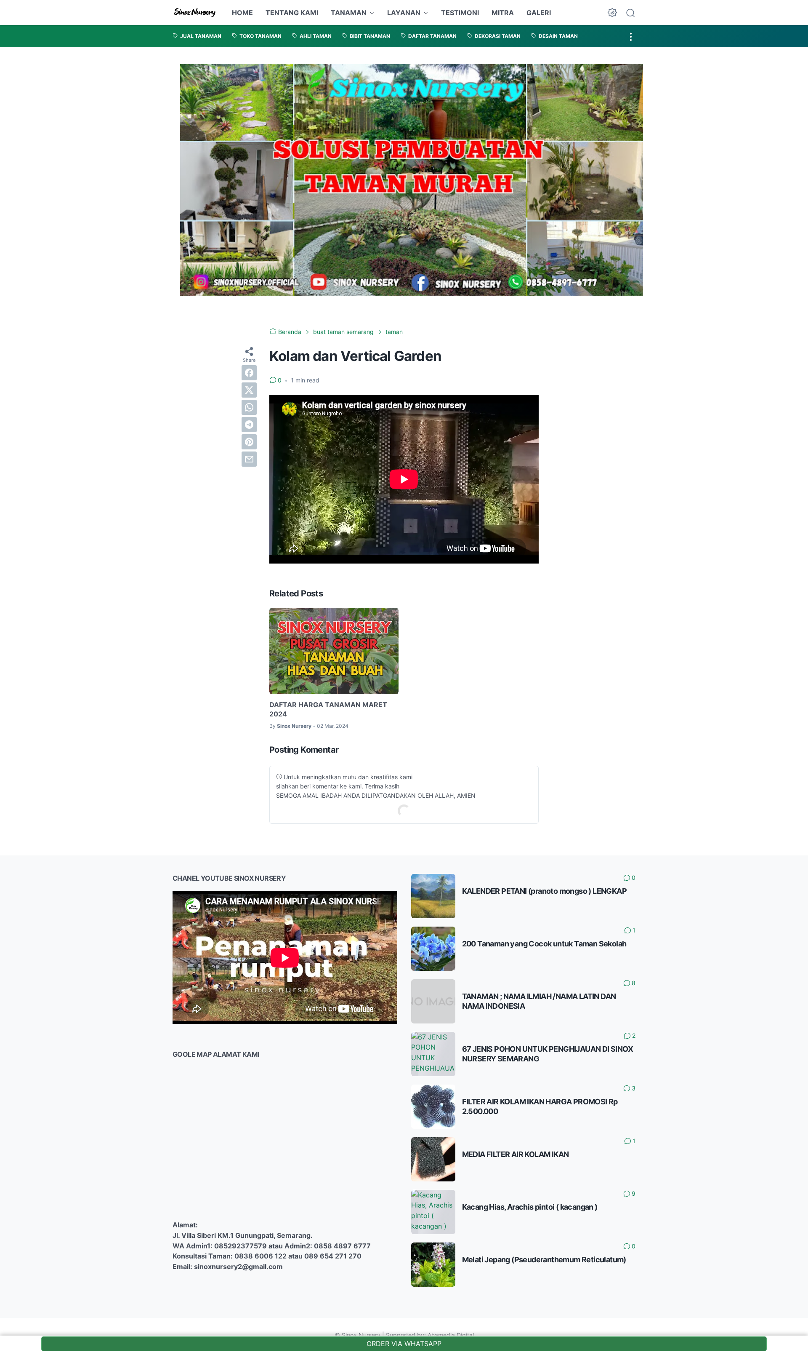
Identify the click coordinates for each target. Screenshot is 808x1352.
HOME (242, 12)
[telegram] (249, 424)
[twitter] (249, 389)
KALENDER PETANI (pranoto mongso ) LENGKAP (544, 891)
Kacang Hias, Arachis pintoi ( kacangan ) (530, 1206)
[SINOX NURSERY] (195, 12)
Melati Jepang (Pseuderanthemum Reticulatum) (544, 1259)
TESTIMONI (460, 12)
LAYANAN (403, 12)
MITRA (503, 12)
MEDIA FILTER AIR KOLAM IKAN (515, 1154)
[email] (249, 458)
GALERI (538, 12)
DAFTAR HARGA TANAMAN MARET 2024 (328, 709)
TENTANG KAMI (292, 12)
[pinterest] (249, 441)
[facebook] (249, 372)
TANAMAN (349, 12)
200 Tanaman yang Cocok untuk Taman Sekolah (544, 943)
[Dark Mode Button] (612, 13)
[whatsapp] (249, 406)
